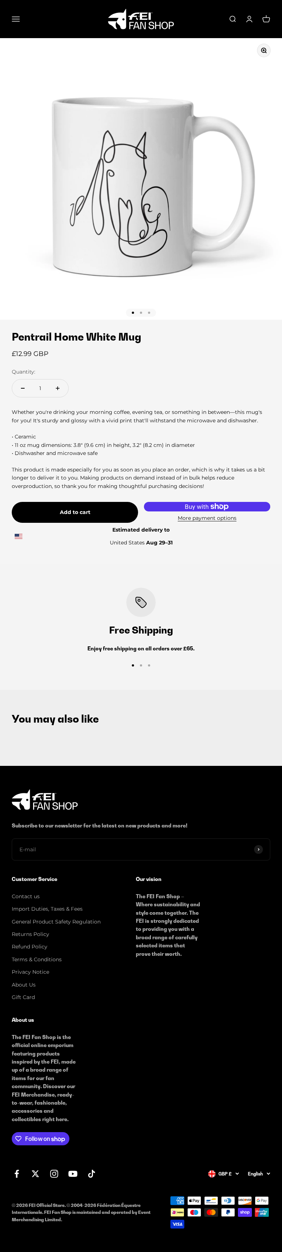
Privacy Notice (30, 972)
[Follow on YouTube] (73, 1174)
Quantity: (23, 371)
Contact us (26, 896)
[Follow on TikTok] (92, 1174)
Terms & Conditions (37, 959)
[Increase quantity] (57, 388)
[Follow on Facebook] (17, 1174)
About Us (24, 984)
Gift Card (23, 997)
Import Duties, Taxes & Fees (47, 909)
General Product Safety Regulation (56, 921)
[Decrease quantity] (22, 388)
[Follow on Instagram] (54, 1174)
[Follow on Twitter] (35, 1174)
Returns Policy (30, 934)
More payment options (207, 518)
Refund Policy (29, 946)
